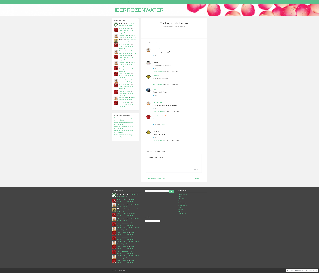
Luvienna (156, 76)
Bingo (180, 201)
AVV (175, 35)
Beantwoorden (159, 58)
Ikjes (179, 207)
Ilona (154, 89)
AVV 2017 (181, 199)
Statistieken (182, 213)
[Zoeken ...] (171, 191)
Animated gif (182, 194)
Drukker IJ (198, 178)
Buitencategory (183, 203)
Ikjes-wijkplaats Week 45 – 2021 (155, 178)
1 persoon (163, 124)
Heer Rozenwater (180, 26)
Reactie (196, 169)
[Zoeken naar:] (159, 191)
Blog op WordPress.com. (118, 270)
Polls (180, 211)
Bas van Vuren (157, 49)
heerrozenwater (138, 10)
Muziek (180, 209)
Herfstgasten (182, 205)
